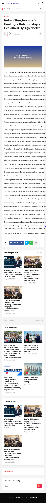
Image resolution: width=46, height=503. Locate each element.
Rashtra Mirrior (10, 471)
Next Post (39, 321)
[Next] (43, 9)
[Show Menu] (3, 3)
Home (6, 16)
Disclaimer (33, 497)
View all (39, 253)
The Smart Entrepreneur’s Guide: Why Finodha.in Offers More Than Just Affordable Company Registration (12, 384)
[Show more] (36, 243)
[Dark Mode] (39, 3)
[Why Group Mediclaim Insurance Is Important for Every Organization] (13, 262)
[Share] (40, 34)
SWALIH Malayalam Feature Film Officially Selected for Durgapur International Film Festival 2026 (33, 275)
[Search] (43, 3)
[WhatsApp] (31, 243)
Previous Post (8, 321)
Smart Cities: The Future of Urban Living (31, 380)
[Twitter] (27, 243)
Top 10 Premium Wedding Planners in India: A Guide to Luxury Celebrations (21, 9)
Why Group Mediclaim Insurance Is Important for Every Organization (13, 273)
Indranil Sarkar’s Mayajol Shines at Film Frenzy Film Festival (31, 348)
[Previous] (40, 9)
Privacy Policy (21, 497)
